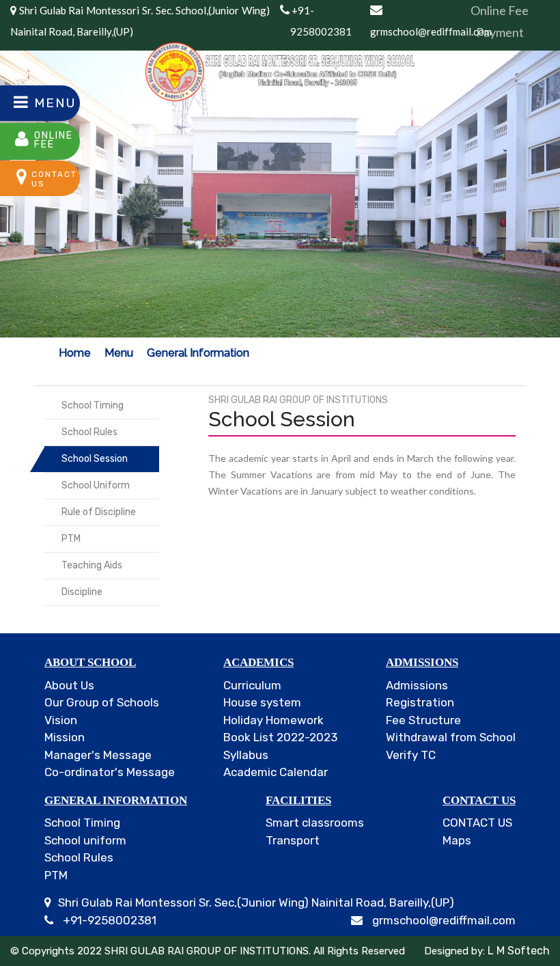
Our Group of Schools (101, 702)
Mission (64, 737)
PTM (56, 875)
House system (262, 702)
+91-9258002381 (109, 920)
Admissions (417, 685)
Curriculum (252, 685)
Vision (60, 720)
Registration (420, 702)
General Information (198, 352)
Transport (293, 840)
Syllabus (245, 755)
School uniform (85, 840)
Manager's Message (98, 755)
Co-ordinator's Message (109, 772)
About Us (69, 685)
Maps (457, 840)
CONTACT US (477, 822)
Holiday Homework (273, 720)
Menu (118, 352)
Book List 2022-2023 (280, 737)
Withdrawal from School (451, 737)
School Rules (78, 857)
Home (75, 352)
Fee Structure (423, 720)
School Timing (82, 822)
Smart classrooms (315, 822)
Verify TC (411, 755)
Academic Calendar (275, 772)
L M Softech (517, 950)
